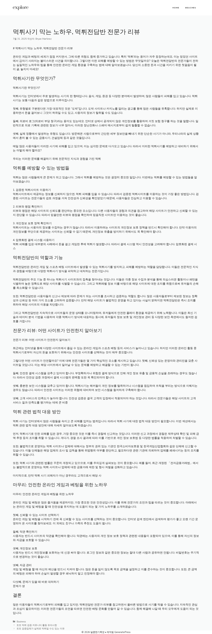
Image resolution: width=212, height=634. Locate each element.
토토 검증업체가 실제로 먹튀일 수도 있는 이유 (41, 628)
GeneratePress (122, 632)
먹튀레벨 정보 (104, 284)
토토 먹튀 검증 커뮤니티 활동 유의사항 (37, 625)
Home (175, 7)
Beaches (190, 7)
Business (21, 621)
